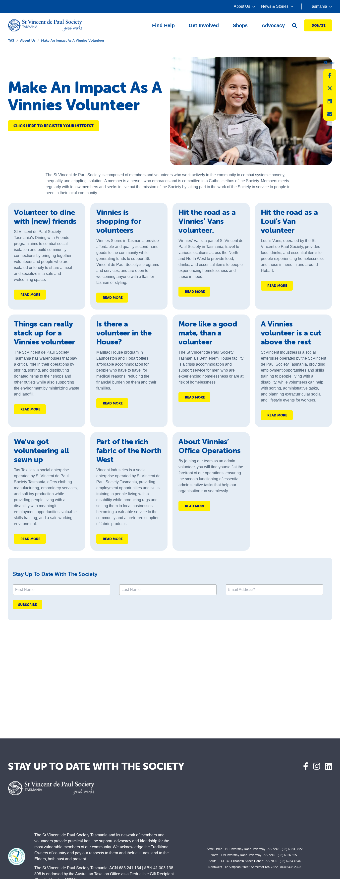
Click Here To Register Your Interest (53, 125)
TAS (11, 40)
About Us (27, 40)
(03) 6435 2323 (290, 867)
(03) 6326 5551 (288, 855)
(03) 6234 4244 (290, 861)
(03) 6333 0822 (292, 849)
